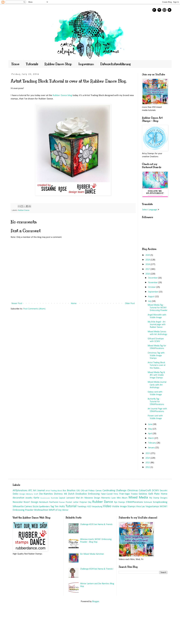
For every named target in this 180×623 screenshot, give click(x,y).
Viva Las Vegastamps (147, 506)
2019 (147, 260)
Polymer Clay (85, 502)
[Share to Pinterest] (29, 206)
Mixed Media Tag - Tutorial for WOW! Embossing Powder (157, 308)
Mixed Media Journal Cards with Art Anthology (157, 385)
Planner (62, 502)
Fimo (115, 494)
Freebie (134, 494)
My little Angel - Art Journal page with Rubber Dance (157, 324)
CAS (78, 490)
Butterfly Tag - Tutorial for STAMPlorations (156, 401)
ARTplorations (20, 490)
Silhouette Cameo (22, 506)
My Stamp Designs (158, 498)
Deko (15, 494)
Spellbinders (44, 507)
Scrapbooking (160, 502)
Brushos (71, 490)
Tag (52, 506)
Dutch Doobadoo (77, 494)
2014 (147, 458)
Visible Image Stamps (124, 506)
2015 (147, 453)
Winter (65, 510)
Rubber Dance (23, 210)
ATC (30, 490)
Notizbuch (43, 502)
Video (107, 506)
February (152, 443)
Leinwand (70, 498)
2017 (147, 269)
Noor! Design (30, 502)
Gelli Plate (154, 494)
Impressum (86, 64)
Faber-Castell (106, 494)
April (150, 434)
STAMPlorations (134, 502)
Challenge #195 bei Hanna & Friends (96, 524)
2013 (147, 463)
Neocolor (18, 502)
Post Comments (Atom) (34, 309)
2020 (147, 255)
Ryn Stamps (119, 502)
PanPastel (53, 502)
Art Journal (39, 490)
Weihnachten (41, 510)
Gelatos (143, 494)
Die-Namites (46, 494)
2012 (147, 467)
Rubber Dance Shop (58, 64)
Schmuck (148, 502)
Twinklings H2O (84, 507)
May (150, 429)
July (150, 301)
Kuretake (54, 498)
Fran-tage (124, 494)
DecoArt (163, 490)
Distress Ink (60, 494)
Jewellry (28, 498)
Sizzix (35, 506)
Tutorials (32, 64)
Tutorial (71, 506)
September (153, 292)
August (151, 296)
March (151, 438)
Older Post (130, 303)
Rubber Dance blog (62, 95)
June (150, 424)
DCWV (155, 490)
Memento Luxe (108, 498)
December (153, 278)
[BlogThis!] (21, 206)
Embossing (94, 494)
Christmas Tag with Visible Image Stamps (156, 355)
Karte (36, 498)
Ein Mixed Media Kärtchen (92, 554)
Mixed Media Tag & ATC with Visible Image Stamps (156, 375)
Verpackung (97, 507)
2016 (147, 274)
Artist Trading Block (54, 491)
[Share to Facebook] (27, 206)
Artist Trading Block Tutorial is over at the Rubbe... (157, 365)
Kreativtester (45, 498)
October (152, 287)
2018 (147, 264)
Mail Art (79, 498)
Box (64, 490)
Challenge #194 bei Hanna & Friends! (96, 569)
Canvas (98, 490)
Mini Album (122, 498)
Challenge (121, 490)
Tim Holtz (60, 506)
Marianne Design (92, 498)
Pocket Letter (72, 502)
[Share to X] (24, 206)
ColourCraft (145, 490)
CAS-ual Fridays (88, 490)
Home (15, 64)
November (153, 282)
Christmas (132, 490)
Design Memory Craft (28, 494)
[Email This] (19, 206)
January (151, 448)
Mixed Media (138, 497)
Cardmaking (109, 490)
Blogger (95, 601)
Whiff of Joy (55, 510)
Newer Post (16, 303)
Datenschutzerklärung (115, 64)
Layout (62, 498)
